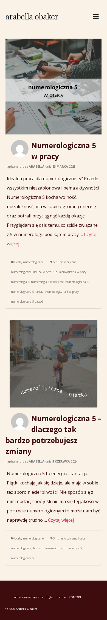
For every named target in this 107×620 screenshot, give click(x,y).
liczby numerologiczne (47, 548)
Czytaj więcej (61, 520)
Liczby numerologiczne (29, 262)
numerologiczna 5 (76, 282)
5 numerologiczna (64, 262)
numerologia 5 (20, 282)
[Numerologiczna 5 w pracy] (53, 86)
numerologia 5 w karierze (47, 282)
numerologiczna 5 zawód (27, 301)
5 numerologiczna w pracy (69, 272)
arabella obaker (31, 16)
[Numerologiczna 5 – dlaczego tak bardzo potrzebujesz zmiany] (53, 363)
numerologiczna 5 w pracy (62, 292)
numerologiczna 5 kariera (27, 292)
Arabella (36, 166)
